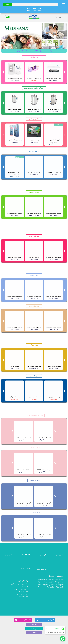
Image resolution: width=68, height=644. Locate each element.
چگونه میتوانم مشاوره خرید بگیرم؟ (19, 584)
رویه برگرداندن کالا (23, 591)
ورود (60, 17)
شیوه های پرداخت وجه (22, 594)
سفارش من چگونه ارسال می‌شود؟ (19, 589)
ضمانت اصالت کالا (23, 596)
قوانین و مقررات (24, 586)
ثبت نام (55, 17)
